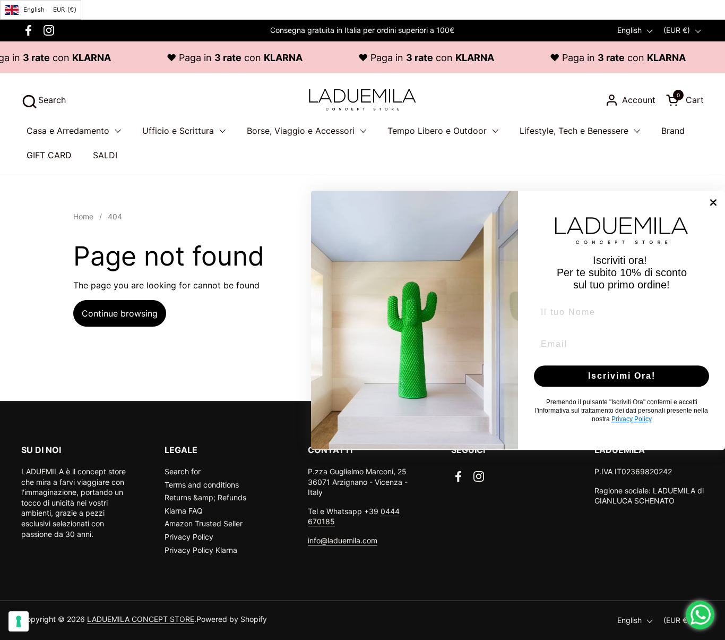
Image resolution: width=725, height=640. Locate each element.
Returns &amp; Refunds (205, 497)
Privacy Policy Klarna (201, 549)
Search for (183, 471)
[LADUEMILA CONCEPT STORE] (362, 99)
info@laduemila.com (342, 540)
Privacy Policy (189, 536)
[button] (43, 100)
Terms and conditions (202, 484)
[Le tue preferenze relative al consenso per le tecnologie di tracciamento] (18, 621)
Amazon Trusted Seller (204, 523)
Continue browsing (120, 313)
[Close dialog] (713, 202)
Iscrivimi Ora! (621, 375)
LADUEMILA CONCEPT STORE (140, 619)
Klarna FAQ (184, 510)
